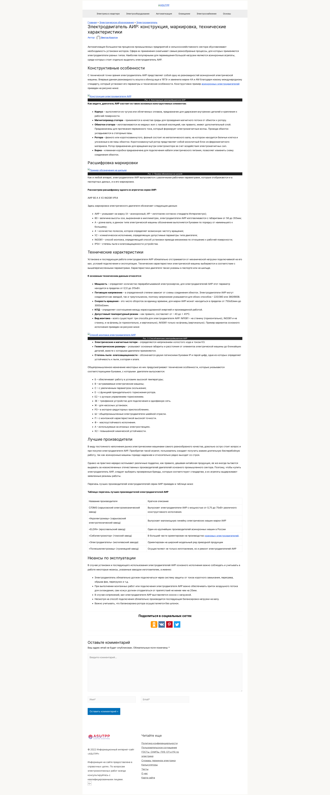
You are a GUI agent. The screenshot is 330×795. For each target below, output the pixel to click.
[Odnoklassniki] (154, 624)
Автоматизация (164, 13)
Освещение (184, 13)
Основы (227, 13)
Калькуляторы (149, 764)
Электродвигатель (146, 22)
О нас (144, 773)
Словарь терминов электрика (158, 760)
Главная (92, 22)
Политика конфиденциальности (159, 743)
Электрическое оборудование (116, 22)
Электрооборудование (137, 13)
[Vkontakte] (161, 624)
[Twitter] (177, 624)
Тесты (144, 769)
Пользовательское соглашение (159, 747)
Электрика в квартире (108, 13)
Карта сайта (148, 777)
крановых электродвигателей (222, 535)
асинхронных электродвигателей (221, 84)
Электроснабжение (206, 13)
